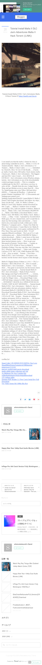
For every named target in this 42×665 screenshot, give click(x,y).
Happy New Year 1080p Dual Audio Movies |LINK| (20, 448)
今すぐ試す (27, 9)
